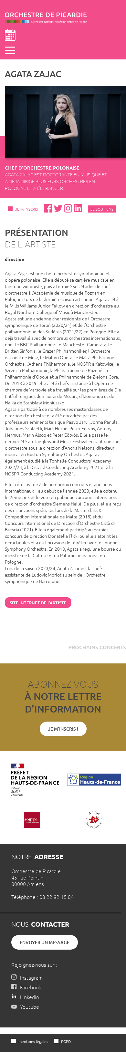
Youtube (29, 1006)
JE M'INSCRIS (26, 209)
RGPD (66, 1041)
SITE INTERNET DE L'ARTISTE (38, 603)
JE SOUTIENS (101, 209)
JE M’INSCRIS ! (63, 729)
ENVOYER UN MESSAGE (44, 942)
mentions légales (33, 1041)
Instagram (31, 977)
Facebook (30, 987)
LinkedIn (29, 997)
